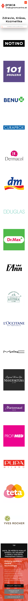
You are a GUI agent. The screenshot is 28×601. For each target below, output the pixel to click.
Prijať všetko (14, 585)
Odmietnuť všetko (14, 591)
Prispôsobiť (14, 597)
